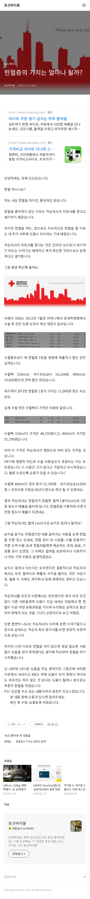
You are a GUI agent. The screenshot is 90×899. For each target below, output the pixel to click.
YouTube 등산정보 (15, 891)
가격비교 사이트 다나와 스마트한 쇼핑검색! (31, 148)
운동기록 (9, 884)
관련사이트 (10, 877)
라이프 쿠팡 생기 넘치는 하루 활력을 (38, 118)
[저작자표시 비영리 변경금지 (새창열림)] (52, 724)
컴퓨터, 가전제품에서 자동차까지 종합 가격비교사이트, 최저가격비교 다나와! (32, 156)
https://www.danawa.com (27, 142)
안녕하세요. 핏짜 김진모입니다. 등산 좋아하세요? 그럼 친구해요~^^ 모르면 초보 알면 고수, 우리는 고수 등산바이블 (36, 841)
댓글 (6, 804)
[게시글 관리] (24, 724)
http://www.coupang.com (27, 112)
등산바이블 (12, 5)
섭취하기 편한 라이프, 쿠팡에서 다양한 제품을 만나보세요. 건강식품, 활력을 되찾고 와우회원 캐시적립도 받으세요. (44, 126)
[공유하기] (19, 724)
